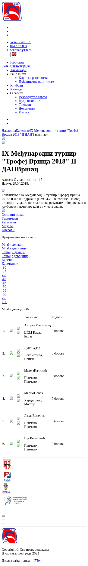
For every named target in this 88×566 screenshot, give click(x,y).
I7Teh (37, 560)
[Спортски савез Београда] (44, 477)
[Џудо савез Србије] (44, 465)
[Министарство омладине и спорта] (44, 501)
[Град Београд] (44, 489)
